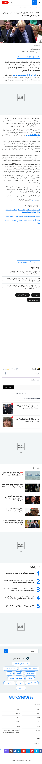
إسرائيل (30, 678)
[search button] (6, 651)
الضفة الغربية (30, 673)
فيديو (38, 726)
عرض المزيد (37, 744)
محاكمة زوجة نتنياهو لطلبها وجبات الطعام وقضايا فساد (23, 216)
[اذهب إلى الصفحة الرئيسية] (34, 2)
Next (38, 718)
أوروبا (38, 709)
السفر (39, 722)
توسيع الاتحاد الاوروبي (16, 678)
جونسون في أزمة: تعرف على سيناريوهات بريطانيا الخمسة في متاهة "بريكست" (25, 273)
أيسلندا (19, 673)
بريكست (35, 295)
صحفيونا (38, 730)
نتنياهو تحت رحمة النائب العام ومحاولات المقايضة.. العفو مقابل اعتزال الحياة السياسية (22, 211)
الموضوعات (37, 704)
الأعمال (38, 713)
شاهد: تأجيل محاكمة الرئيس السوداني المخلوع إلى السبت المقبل (22, 221)
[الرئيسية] (39, 8)
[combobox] (21, 651)
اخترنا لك (36, 468)
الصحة (18, 718)
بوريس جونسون (33, 300)
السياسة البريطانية (23, 295)
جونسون (34, 200)
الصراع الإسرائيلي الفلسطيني (29, 668)
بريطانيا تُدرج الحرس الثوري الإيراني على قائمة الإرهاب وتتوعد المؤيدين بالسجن (23, 287)
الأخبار (35, 8)
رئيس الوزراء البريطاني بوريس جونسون (24, 75)
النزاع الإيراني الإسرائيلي (21, 663)
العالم (30, 8)
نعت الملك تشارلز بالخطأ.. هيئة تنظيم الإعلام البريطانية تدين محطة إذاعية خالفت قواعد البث (23, 280)
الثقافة (18, 722)
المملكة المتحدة (23, 8)
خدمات (38, 738)
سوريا (20, 683)
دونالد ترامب (9, 683)
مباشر (5, 2)
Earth (18, 713)
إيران (9, 673)
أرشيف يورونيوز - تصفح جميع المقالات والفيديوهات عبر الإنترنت (11, 731)
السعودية (21, 688)
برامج (18, 726)
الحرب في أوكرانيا (10, 668)
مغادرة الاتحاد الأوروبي (33, 135)
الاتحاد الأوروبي (32, 683)
